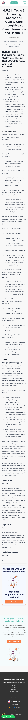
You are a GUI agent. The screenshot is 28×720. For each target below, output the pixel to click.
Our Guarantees (14, 691)
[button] (8, 716)
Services (14, 685)
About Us (14, 687)
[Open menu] (24, 2)
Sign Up (14, 3)
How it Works (14, 689)
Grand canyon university (14, 6)
